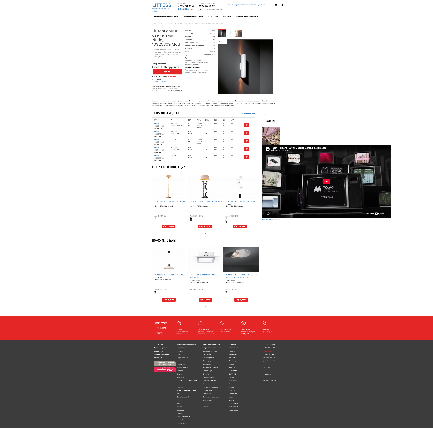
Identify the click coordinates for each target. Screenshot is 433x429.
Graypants (232, 384)
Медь (179, 403)
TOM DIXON (233, 407)
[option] (170, 201)
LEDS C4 (232, 387)
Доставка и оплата (161, 354)
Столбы (206, 374)
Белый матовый (183, 397)
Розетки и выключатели (247, 16)
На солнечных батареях (212, 387)
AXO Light (232, 358)
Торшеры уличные (210, 351)
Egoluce (232, 367)
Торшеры (180, 377)
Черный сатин (182, 423)
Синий (179, 413)
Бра (178, 354)
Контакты (158, 358)
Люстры (180, 351)
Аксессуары (213, 16)
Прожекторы (207, 371)
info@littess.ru (185, 9)
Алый (179, 394)
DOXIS (231, 364)
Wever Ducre (233, 410)
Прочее (180, 387)
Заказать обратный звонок (237, 5)
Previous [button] (153, 171)
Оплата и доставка (258, 5)
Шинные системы (183, 384)
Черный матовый (183, 417)
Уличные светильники (193, 16)
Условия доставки (159, 81)
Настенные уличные (210, 367)
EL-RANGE (232, 374)
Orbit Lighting (233, 403)
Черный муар (182, 420)
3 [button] (209, 233)
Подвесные (181, 348)
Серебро (180, 410)
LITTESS (161, 5)
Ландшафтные (208, 358)
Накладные (181, 364)
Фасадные (207, 364)
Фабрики (227, 16)
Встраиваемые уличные (212, 348)
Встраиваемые (182, 358)
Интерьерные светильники (166, 16)
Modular (232, 400)
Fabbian (232, 377)
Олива (179, 407)
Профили (180, 371)
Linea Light (233, 394)
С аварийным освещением (187, 381)
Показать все (248, 113)
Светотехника (234, 348)
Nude (156, 123)
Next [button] (153, 229)
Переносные (208, 384)
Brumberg (232, 361)
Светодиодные (208, 361)
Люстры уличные (209, 381)
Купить (167, 72)
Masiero (232, 397)
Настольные (181, 361)
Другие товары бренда (271, 219)
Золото (180, 400)
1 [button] (202, 233)
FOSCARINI (233, 381)
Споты (179, 374)
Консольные (207, 400)
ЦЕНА (155, 121)
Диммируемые (182, 367)
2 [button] (205, 233)
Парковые (207, 354)
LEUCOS (232, 390)
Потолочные (208, 394)
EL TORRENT (233, 371)
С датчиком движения (211, 397)
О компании (158, 345)
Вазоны (206, 407)
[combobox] (173, 76)
